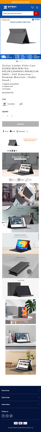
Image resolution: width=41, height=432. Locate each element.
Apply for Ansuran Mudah (20, 2)
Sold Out (20, 124)
